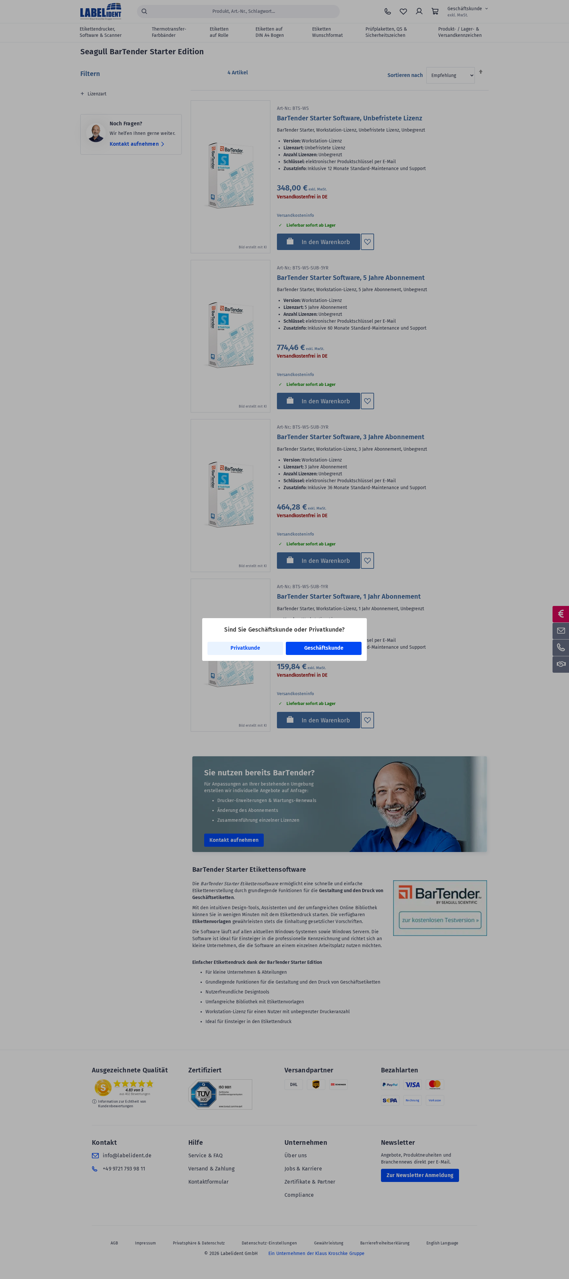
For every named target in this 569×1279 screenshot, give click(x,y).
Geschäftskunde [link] (323, 648)
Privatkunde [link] (245, 648)
